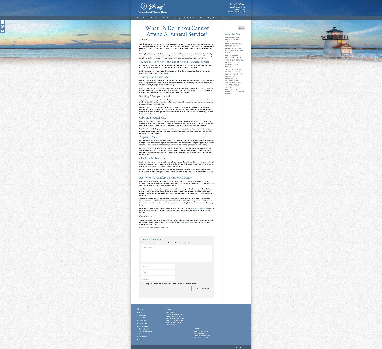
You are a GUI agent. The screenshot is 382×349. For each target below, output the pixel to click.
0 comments (153, 40)
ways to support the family (170, 129)
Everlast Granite (186, 18)
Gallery (209, 18)
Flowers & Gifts (198, 18)
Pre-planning (176, 18)
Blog (224, 18)
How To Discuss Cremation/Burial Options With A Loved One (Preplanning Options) (233, 83)
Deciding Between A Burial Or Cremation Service (233, 39)
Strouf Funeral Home (186, 222)
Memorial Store (147, 331)
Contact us (142, 228)
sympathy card (145, 100)
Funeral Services (156, 18)
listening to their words (200, 208)
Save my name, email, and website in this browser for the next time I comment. (170, 284)
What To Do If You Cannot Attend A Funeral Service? (235, 92)
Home (139, 18)
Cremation (166, 18)
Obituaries (146, 18)
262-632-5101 (237, 4)
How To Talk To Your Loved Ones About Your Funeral (234, 51)
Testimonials (217, 18)
